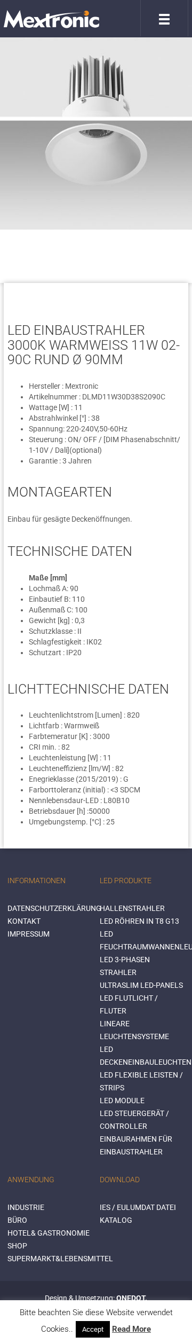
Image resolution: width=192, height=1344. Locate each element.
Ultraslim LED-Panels (141, 985)
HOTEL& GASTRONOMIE (48, 1233)
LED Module (122, 1100)
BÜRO (17, 1220)
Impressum (28, 934)
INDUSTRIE (25, 1207)
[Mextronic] (51, 18)
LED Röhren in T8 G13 (139, 921)
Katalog (116, 1220)
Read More (131, 1329)
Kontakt (24, 921)
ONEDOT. (131, 1298)
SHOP (17, 1245)
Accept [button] (92, 1329)
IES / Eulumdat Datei (138, 1207)
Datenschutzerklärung (54, 908)
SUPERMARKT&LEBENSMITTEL (60, 1258)
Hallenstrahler (132, 908)
